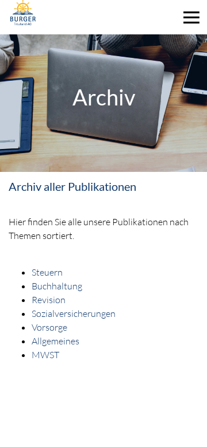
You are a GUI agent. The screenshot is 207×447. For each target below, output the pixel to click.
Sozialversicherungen (74, 313)
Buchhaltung (57, 285)
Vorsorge (49, 326)
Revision (49, 299)
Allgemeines (55, 340)
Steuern (47, 271)
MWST (45, 354)
